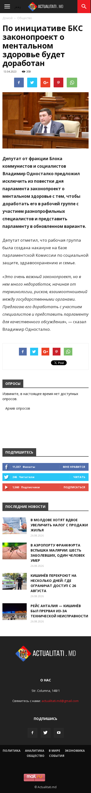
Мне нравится (74, 467)
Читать (79, 477)
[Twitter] (45, 733)
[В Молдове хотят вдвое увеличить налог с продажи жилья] (14, 525)
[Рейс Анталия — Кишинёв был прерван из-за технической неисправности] (14, 611)
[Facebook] (32, 733)
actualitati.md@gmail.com (60, 701)
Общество (24, 18)
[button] (84, 6)
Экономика (75, 751)
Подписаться (74, 487)
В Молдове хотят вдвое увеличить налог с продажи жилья (59, 525)
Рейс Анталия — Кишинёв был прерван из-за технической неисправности (59, 610)
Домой (7, 18)
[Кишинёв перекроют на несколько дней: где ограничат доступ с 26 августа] (14, 581)
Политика (11, 751)
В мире (54, 751)
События (56, 756)
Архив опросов (17, 408)
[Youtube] (59, 733)
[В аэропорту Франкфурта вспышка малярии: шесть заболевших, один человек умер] (14, 551)
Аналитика (34, 751)
